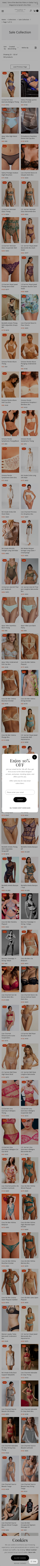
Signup (20, 800)
